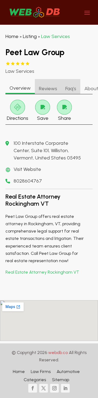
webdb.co (58, 352)
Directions (17, 118)
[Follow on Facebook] (32, 388)
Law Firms (41, 372)
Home (12, 36)
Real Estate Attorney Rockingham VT (42, 272)
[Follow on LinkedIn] (65, 388)
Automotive (68, 372)
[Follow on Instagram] (54, 388)
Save (42, 118)
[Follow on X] (43, 388)
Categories (35, 380)
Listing (30, 36)
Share (64, 118)
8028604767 (28, 181)
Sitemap (60, 380)
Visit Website (27, 169)
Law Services (55, 36)
